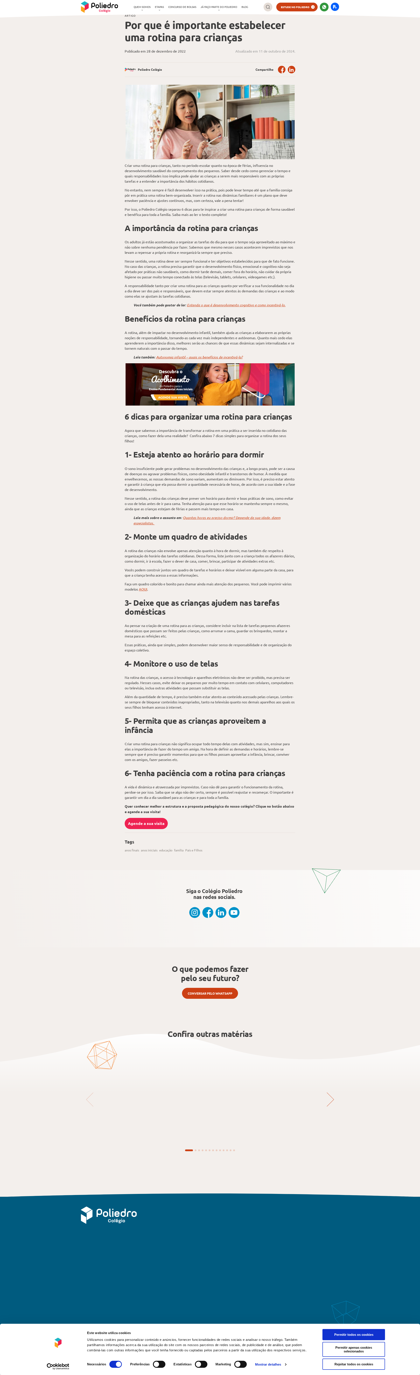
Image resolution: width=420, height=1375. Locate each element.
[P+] (335, 7)
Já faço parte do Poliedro (219, 7)
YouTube (234, 912)
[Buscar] (268, 7)
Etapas (159, 7)
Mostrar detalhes (268, 1364)
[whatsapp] (324, 7)
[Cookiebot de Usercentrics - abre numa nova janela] (58, 1366)
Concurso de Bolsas (182, 7)
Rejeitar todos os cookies (353, 1364)
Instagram (194, 912)
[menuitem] (142, 7)
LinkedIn (291, 69)
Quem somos (142, 7)
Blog (245, 7)
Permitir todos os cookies (353, 1334)
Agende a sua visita (146, 823)
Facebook (281, 69)
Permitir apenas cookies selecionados (353, 1349)
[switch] (159, 1364)
